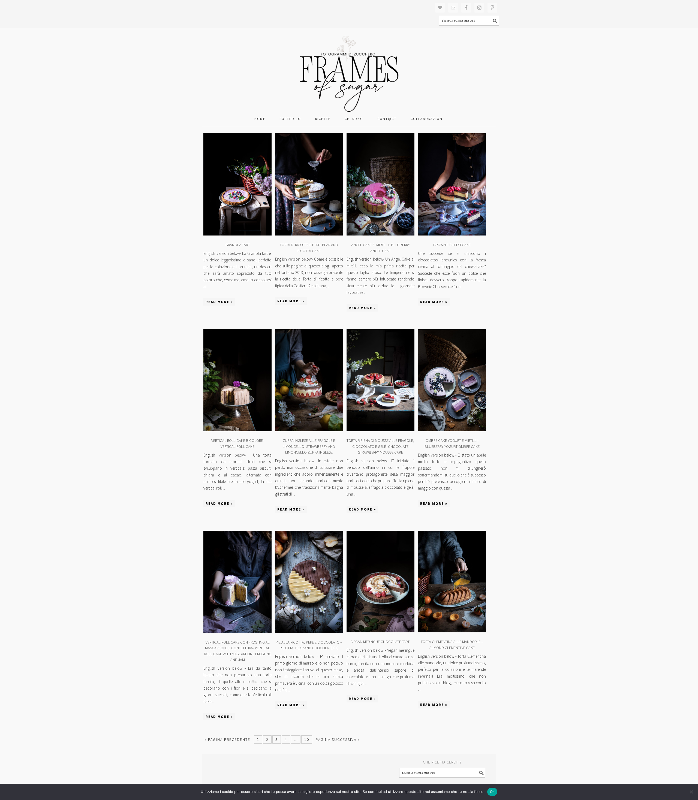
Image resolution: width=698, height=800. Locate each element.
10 (306, 739)
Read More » (219, 302)
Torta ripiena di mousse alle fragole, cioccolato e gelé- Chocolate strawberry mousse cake (380, 446)
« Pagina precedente (227, 739)
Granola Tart (237, 244)
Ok (492, 791)
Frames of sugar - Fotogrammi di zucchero (349, 70)
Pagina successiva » (338, 739)
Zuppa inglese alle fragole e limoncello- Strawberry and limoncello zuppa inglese (309, 446)
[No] (691, 792)
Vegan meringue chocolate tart (380, 641)
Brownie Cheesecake (452, 244)
